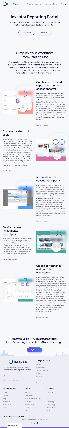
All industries (40, 368)
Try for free (34, 350)
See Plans (43, 32)
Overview (50, 393)
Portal (49, 411)
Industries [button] (38, 4)
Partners (28, 402)
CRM (48, 396)
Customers (47, 4)
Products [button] (30, 4)
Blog (4, 399)
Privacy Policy (29, 405)
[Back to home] (11, 4)
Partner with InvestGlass (33, 399)
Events (5, 408)
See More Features (42, 125)
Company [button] (56, 4)
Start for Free (26, 32)
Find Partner (29, 396)
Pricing (63, 4)
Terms (27, 408)
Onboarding (51, 405)
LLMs (26, 411)
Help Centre (29, 393)
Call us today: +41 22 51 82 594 (13, 416)
